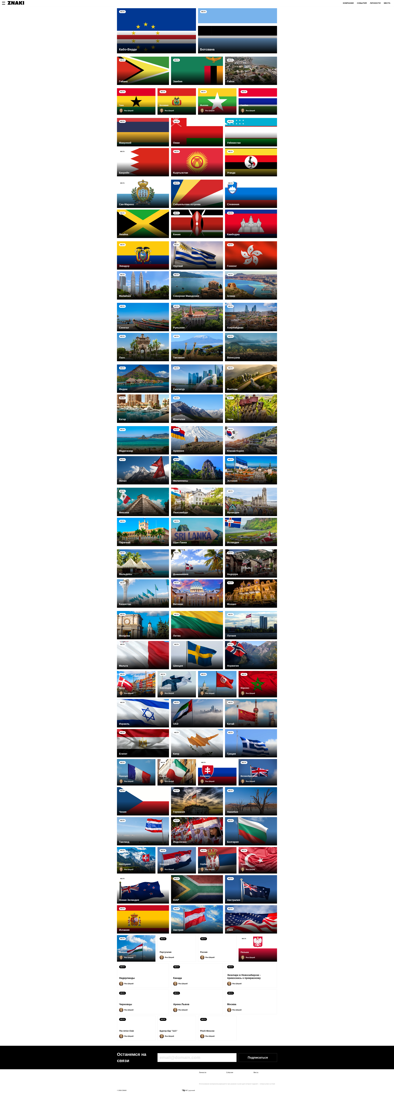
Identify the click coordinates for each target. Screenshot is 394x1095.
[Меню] (3, 3)
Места (387, 3)
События (362, 3)
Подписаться (258, 1057)
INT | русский (190, 1090)
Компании (348, 3)
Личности (375, 3)
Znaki (273, 1084)
